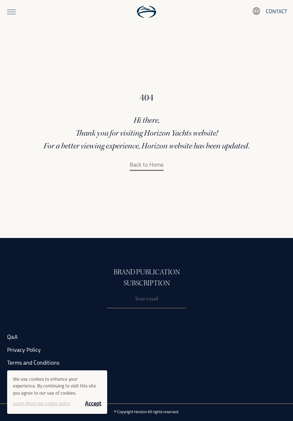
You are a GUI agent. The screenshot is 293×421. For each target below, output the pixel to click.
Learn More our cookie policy (41, 403)
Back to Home (147, 165)
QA (12, 337)
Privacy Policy (24, 350)
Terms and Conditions (33, 363)
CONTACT (276, 12)
